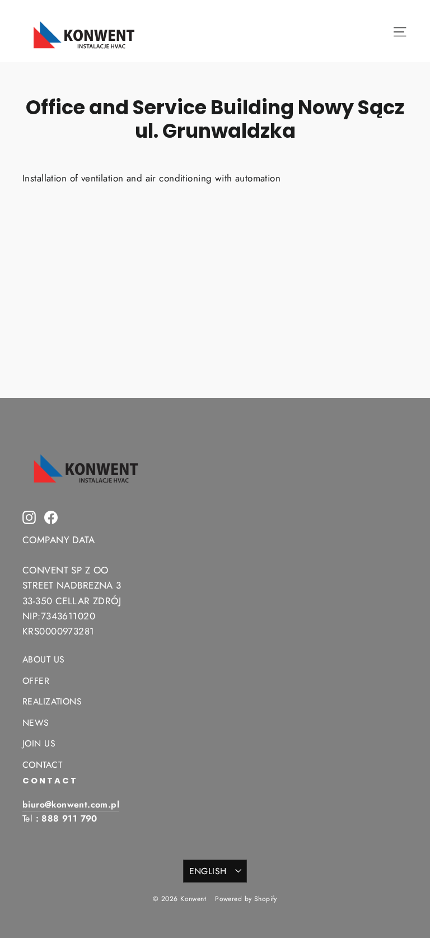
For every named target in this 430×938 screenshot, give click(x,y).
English (208, 871)
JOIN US (38, 743)
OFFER (35, 680)
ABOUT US (43, 659)
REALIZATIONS (52, 701)
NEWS (35, 722)
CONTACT (42, 764)
